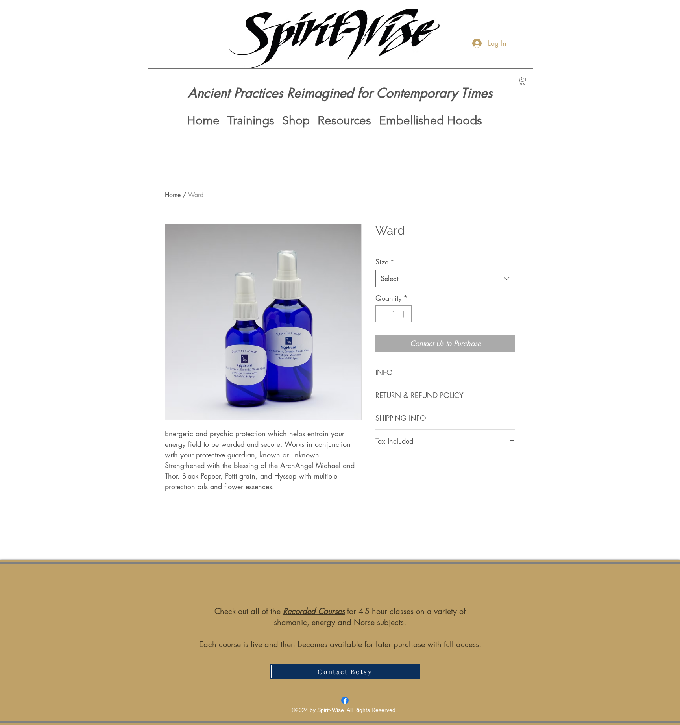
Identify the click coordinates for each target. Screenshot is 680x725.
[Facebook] (345, 700)
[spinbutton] (393, 314)
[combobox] (445, 278)
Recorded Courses (314, 611)
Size (384, 261)
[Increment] (404, 314)
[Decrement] (383, 314)
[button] (522, 81)
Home (173, 195)
